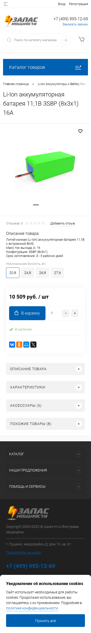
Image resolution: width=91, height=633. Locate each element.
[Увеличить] (45, 164)
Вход (61, 4)
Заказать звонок (75, 24)
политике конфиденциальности (32, 608)
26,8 (42, 273)
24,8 (27, 273)
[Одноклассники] (19, 345)
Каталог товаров (27, 67)
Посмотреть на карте (23, 552)
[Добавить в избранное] (80, 131)
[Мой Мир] (26, 345)
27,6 (57, 273)
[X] (33, 345)
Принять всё (45, 621)
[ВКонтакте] (12, 345)
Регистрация (78, 4)
